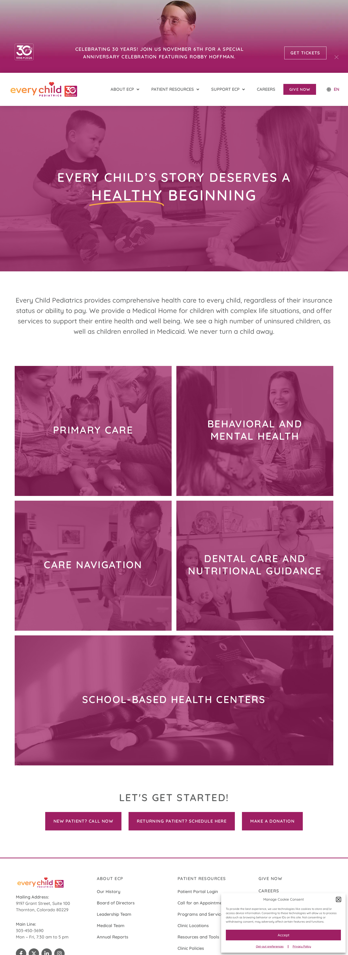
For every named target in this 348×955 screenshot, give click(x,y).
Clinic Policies (191, 948)
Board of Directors (116, 903)
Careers (269, 891)
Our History (108, 891)
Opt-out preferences (270, 946)
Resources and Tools (198, 937)
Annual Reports (112, 937)
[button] (338, 899)
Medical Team (111, 925)
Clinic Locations (193, 925)
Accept (283, 935)
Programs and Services (201, 914)
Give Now (270, 878)
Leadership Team (114, 914)
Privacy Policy (302, 946)
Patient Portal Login (198, 891)
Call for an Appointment (202, 903)
